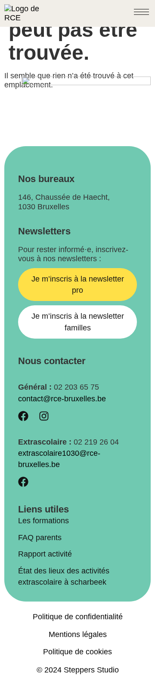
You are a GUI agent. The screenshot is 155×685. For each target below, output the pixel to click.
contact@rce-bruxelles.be (62, 398)
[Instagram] (44, 416)
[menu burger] (141, 11)
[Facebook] (23, 416)
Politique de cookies (77, 651)
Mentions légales (78, 634)
